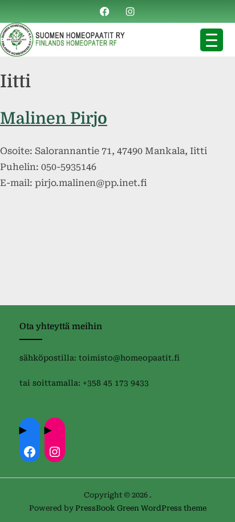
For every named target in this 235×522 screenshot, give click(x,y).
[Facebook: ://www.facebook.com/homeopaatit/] (29, 452)
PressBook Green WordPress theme (140, 508)
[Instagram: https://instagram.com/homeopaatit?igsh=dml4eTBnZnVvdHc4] (54, 452)
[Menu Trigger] (211, 40)
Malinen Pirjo (53, 118)
